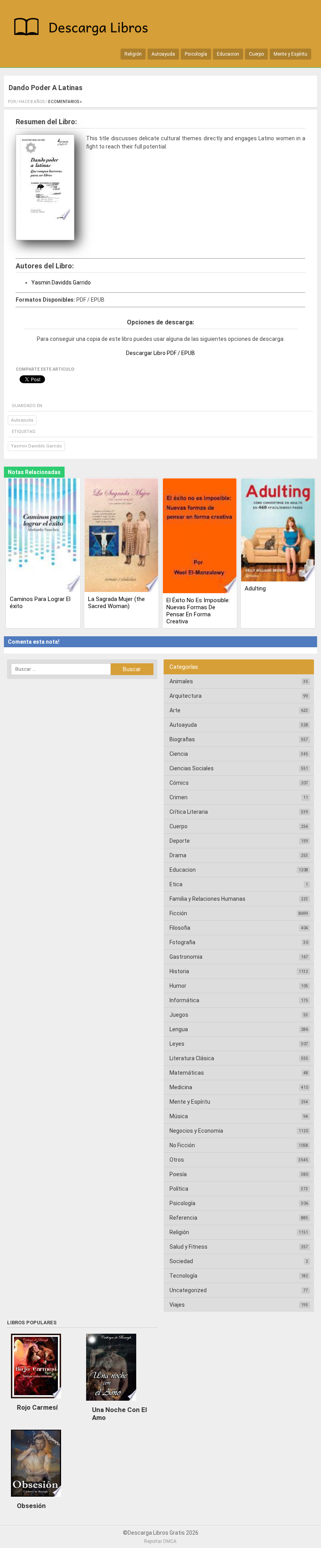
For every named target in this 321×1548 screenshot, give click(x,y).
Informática (184, 1000)
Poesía (178, 1174)
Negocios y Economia (196, 1131)
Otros (177, 1160)
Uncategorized (188, 1290)
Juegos (179, 1015)
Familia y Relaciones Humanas (207, 899)
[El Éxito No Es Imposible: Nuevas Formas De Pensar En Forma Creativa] (199, 536)
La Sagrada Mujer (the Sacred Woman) (116, 603)
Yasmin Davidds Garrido (61, 282)
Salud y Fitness (188, 1247)
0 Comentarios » (65, 102)
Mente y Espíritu (290, 54)
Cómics (179, 783)
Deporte (180, 841)
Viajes (177, 1305)
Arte (175, 710)
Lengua (179, 1029)
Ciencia (179, 754)
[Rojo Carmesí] (36, 1400)
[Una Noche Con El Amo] (111, 1403)
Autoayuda (163, 54)
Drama (178, 855)
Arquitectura (186, 696)
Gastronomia (186, 957)
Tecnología (183, 1276)
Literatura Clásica (192, 1058)
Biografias (182, 739)
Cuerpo (256, 54)
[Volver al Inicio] (84, 28)
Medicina (181, 1087)
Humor (178, 986)
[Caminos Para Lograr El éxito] (43, 536)
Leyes (177, 1044)
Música (179, 1116)
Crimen (179, 797)
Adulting (255, 588)
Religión (133, 54)
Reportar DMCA (160, 1541)
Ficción (178, 913)
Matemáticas (187, 1073)
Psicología (196, 54)
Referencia (183, 1218)
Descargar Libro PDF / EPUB (160, 353)
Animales (181, 681)
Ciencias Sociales (192, 768)
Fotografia (182, 942)
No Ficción (182, 1145)
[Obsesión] (36, 1498)
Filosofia (180, 928)
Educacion (228, 54)
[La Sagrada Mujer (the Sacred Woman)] (121, 536)
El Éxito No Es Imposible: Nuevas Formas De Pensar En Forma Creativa (198, 611)
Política (179, 1189)
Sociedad (181, 1261)
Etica (176, 884)
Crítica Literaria (189, 812)
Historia (179, 971)
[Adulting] (278, 530)
